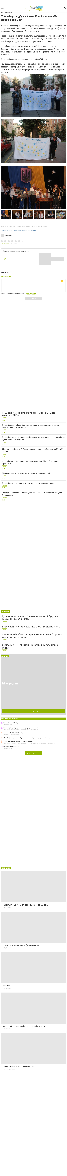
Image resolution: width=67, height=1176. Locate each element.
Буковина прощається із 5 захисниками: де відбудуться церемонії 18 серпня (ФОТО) (30, 617)
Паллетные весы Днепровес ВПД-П (18, 1066)
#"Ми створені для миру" (29, 230)
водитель (7, 985)
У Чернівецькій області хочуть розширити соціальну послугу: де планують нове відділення (30, 426)
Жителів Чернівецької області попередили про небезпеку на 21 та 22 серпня (32, 450)
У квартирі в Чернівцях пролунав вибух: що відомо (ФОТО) (31, 626)
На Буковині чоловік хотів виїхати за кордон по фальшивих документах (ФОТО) (28, 414)
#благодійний (17, 230)
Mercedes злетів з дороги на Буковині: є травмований (26, 473)
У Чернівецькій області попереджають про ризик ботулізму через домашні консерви (32, 636)
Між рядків (10, 683)
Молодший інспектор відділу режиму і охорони (24, 1026)
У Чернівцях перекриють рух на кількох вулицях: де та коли (29, 483)
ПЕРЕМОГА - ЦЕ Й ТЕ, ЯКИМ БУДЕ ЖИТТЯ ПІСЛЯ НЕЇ (25, 905)
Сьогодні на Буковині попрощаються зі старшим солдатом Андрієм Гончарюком (32, 494)
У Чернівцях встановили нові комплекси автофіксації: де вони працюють (30, 462)
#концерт (9, 230)
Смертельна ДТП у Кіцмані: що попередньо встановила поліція (30, 646)
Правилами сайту (31, 294)
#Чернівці (3, 230)
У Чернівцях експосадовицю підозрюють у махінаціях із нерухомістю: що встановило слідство (33, 438)
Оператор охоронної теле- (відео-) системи (22, 945)
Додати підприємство (33, 753)
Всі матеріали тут (33, 711)
